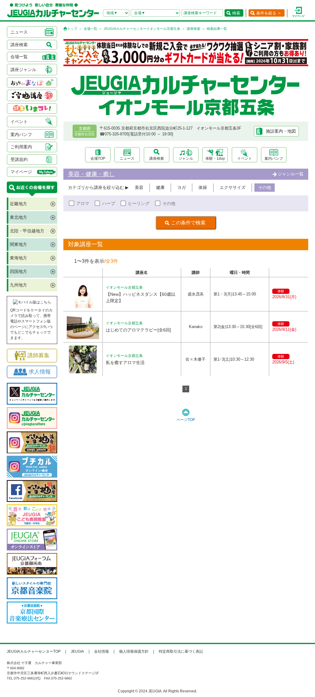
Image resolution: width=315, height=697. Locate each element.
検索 (236, 13)
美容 (139, 187)
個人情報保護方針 (134, 651)
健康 (160, 187)
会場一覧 (90, 28)
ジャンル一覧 (291, 173)
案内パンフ (274, 158)
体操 (202, 187)
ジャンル (185, 158)
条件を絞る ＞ (268, 13)
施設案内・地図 (281, 131)
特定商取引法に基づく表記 (181, 651)
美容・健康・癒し (91, 174)
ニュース (127, 158)
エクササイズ (232, 187)
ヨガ (181, 187)
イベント (244, 158)
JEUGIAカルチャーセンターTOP (34, 651)
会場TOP (97, 158)
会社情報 (101, 651)
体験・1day (215, 158)
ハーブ (108, 203)
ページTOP (186, 420)
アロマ (82, 203)
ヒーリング (139, 203)
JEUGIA (77, 651)
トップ (72, 28)
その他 (264, 187)
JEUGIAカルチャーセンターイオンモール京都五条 (142, 28)
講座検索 (193, 28)
